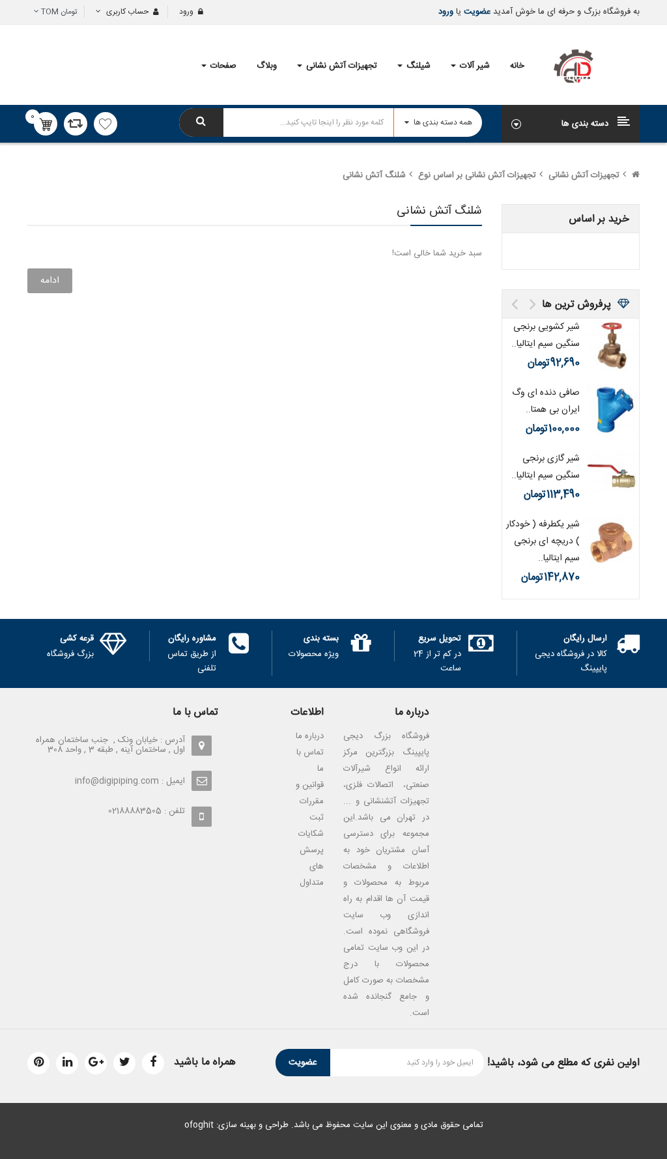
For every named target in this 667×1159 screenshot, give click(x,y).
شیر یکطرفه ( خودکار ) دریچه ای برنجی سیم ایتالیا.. (543, 541)
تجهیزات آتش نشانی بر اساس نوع (477, 175)
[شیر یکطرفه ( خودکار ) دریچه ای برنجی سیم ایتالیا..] (612, 542)
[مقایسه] (75, 124)
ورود (445, 12)
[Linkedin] (67, 1063)
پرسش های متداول (312, 866)
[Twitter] (124, 1063)
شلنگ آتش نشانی (374, 175)
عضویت (475, 12)
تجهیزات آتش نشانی (583, 175)
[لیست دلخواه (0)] (105, 124)
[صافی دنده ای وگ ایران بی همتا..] (612, 410)
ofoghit (199, 1125)
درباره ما (310, 736)
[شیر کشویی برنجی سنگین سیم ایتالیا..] (612, 345)
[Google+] (96, 1063)
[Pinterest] (38, 1063)
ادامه (49, 281)
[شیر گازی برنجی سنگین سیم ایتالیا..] (612, 476)
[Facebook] (153, 1063)
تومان (59, 11)
